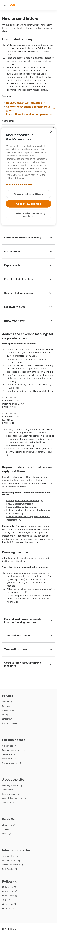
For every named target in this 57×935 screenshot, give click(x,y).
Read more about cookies (19, 184)
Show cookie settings (28, 194)
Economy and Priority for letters (22, 500)
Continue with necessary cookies (28, 215)
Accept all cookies (28, 203)
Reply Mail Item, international (21, 507)
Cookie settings (9, 802)
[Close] (51, 132)
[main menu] (5, 5)
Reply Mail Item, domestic (19, 504)
